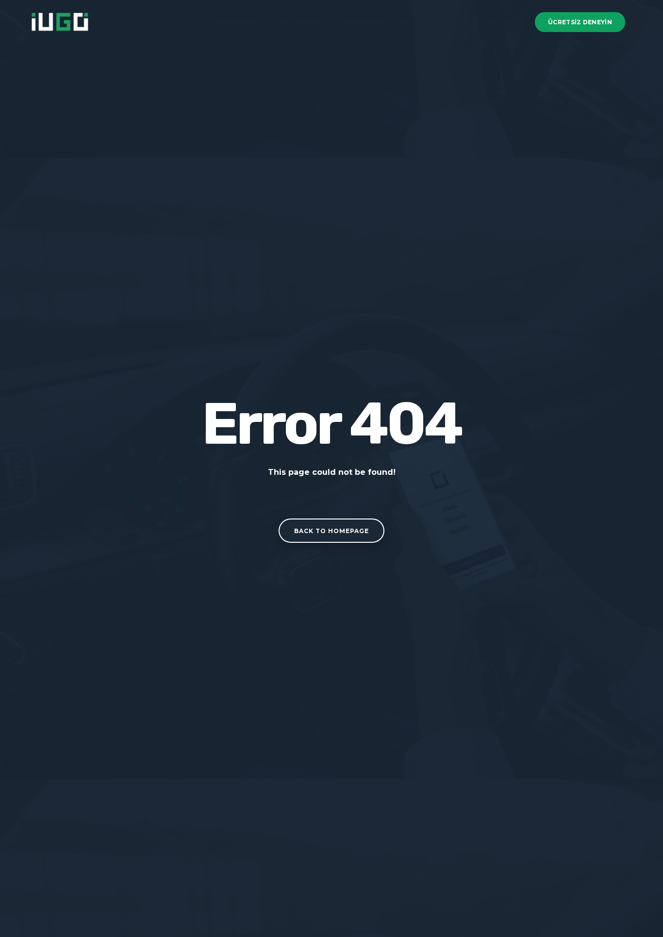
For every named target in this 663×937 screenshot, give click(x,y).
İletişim (501, 22)
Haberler (456, 22)
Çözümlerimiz (231, 22)
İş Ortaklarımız (298, 22)
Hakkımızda (363, 22)
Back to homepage (331, 531)
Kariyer (413, 22)
